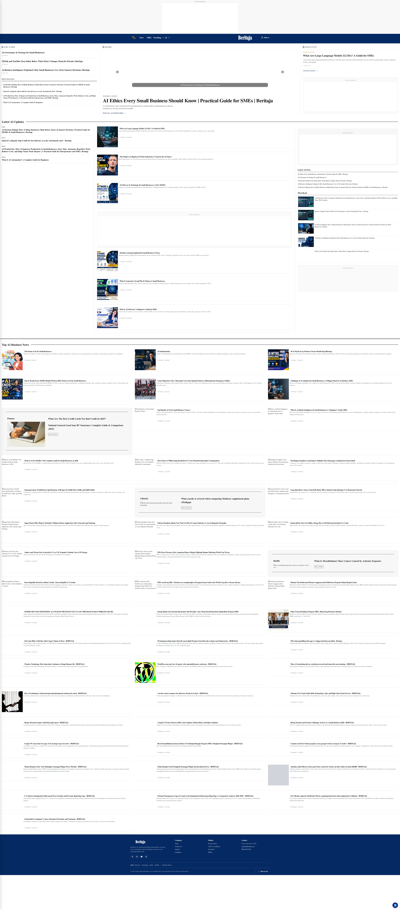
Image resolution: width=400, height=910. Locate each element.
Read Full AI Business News (114, 113)
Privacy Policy (212, 843)
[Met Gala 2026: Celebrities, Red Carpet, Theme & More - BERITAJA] (12, 646)
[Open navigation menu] (133, 37)
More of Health (318, 566)
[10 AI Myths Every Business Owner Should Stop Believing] (278, 359)
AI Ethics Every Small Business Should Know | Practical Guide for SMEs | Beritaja (188, 100)
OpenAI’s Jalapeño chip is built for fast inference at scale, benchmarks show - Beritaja (32, 91)
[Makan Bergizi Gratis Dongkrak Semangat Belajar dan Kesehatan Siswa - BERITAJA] (145, 772)
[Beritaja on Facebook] (146, 857)
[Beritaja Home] (245, 37)
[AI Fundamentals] (145, 359)
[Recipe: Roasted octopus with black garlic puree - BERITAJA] (12, 727)
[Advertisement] (200, 17)
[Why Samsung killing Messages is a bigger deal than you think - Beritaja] (278, 645)
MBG (149, 37)
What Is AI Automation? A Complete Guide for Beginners (23, 102)
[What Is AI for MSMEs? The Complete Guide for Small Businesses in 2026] (12, 469)
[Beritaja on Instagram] (137, 857)
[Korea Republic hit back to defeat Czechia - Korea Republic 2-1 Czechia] (12, 590)
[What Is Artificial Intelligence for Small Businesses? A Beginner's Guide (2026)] (278, 418)
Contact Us (178, 846)
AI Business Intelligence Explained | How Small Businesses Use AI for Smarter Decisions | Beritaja (46, 69)
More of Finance (53, 434)
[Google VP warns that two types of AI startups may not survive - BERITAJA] (12, 749)
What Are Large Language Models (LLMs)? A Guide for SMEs (338, 55)
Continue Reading (310, 71)
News (141, 37)
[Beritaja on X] (132, 857)
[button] (117, 72)
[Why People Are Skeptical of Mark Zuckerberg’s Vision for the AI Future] (107, 165)
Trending (157, 37)
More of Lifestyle (186, 508)
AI (166, 37)
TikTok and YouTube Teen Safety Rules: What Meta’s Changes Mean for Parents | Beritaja (42, 61)
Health (151, 865)
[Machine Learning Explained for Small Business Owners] (107, 261)
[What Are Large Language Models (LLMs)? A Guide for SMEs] (107, 136)
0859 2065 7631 (246, 849)
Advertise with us (167, 865)
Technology (144, 865)
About (176, 843)
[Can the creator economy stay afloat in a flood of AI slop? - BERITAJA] (145, 697)
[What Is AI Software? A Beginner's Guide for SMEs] (107, 317)
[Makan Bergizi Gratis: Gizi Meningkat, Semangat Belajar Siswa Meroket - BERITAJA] (12, 772)
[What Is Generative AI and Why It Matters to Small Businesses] (107, 289)
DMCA (210, 852)
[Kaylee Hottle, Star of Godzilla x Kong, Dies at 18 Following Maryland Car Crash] (278, 531)
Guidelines (178, 852)
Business (137, 865)
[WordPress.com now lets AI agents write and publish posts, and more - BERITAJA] (145, 672)
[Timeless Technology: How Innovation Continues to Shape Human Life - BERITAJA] (12, 668)
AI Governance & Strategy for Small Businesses (23, 52)
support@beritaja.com (248, 846)
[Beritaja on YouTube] (141, 857)
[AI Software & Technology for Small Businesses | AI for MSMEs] (107, 193)
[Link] (26, 434)
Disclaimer (211, 849)
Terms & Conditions (214, 846)
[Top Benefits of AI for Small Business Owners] (145, 418)
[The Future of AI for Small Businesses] (12, 359)
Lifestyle (156, 865)
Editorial (177, 849)
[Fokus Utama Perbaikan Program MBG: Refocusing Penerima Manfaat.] (278, 620)
